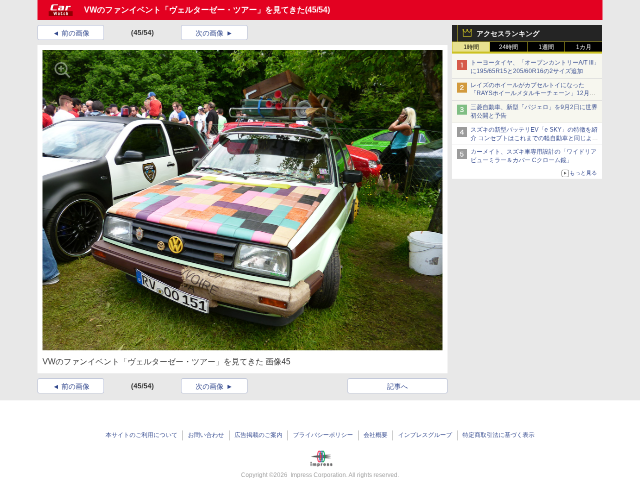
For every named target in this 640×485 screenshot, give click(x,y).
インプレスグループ (425, 434)
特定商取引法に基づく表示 (498, 434)
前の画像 (76, 33)
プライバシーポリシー (323, 434)
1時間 (471, 47)
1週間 (546, 47)
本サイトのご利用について (142, 434)
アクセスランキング (508, 34)
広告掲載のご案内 (258, 434)
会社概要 (376, 434)
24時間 (508, 47)
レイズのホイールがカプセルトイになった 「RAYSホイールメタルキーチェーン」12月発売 (533, 94)
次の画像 (210, 33)
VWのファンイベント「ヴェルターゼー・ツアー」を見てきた (194, 10)
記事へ (397, 386)
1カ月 (584, 47)
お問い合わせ (206, 434)
